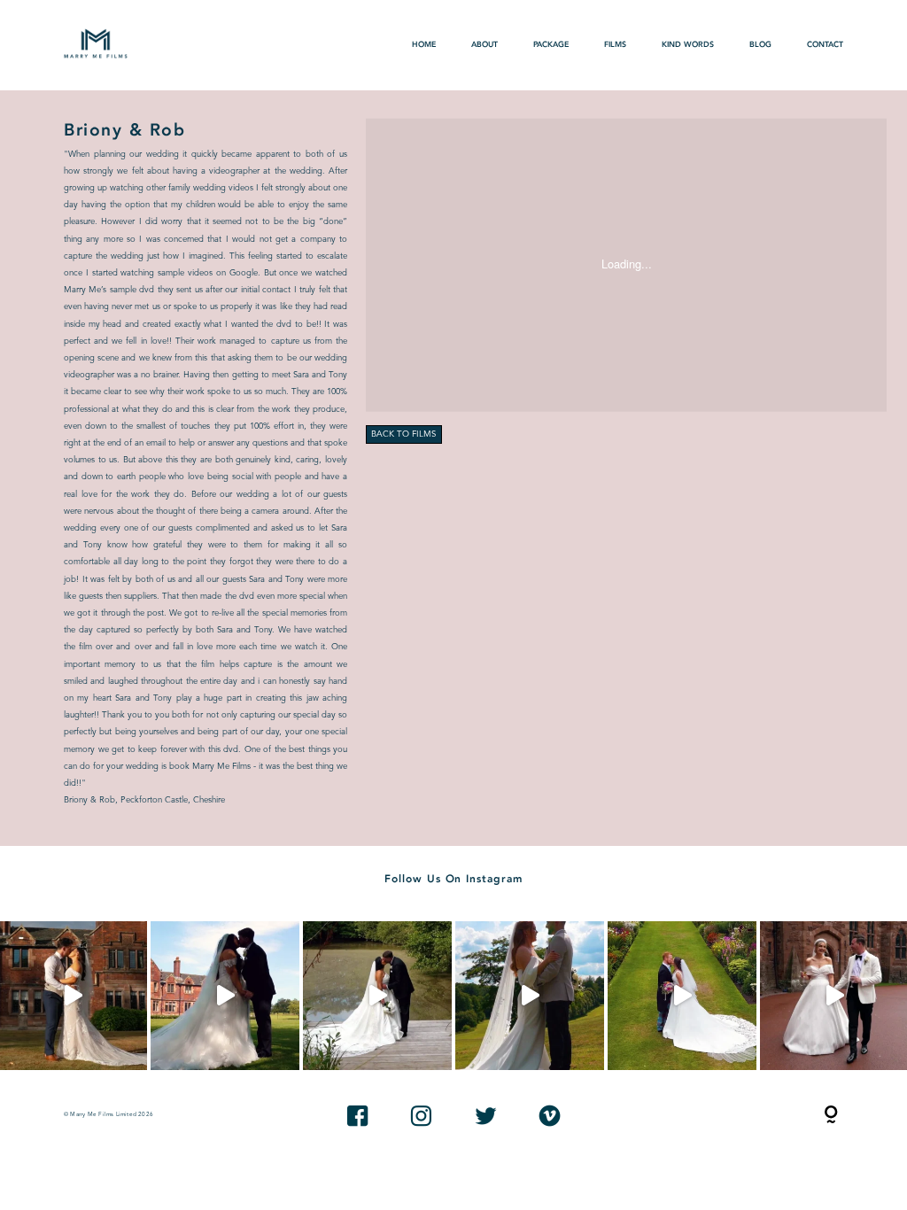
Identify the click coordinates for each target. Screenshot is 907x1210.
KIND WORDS (688, 45)
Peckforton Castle (154, 800)
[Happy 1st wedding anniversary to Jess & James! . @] (682, 995)
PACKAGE (551, 45)
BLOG (760, 45)
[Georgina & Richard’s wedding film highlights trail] (529, 995)
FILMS (615, 45)
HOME (424, 45)
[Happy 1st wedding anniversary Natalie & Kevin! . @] (377, 995)
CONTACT (825, 45)
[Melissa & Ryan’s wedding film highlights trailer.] (225, 995)
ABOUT (484, 45)
